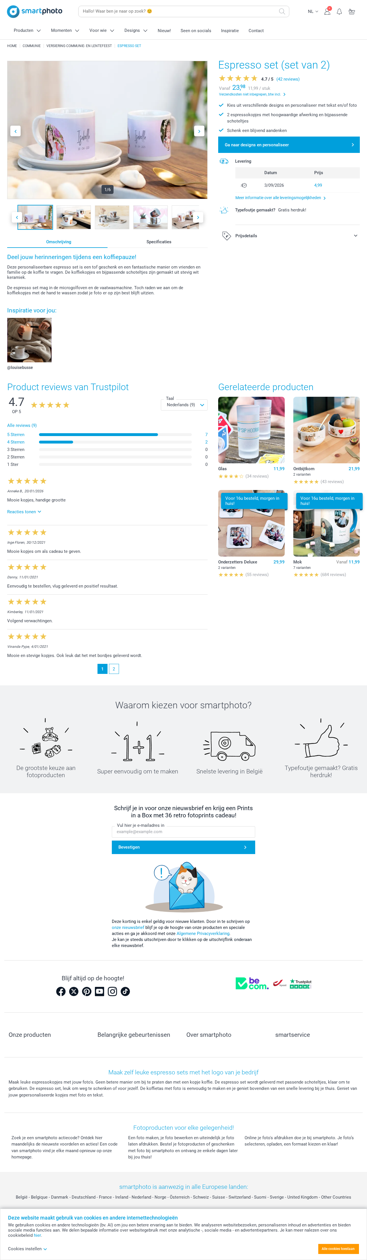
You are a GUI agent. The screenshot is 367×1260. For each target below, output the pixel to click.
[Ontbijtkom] (326, 430)
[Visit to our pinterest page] (87, 991)
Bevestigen (129, 847)
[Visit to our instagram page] (112, 991)
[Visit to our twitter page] (74, 991)
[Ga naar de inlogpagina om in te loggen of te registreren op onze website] (327, 11)
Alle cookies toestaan (338, 1249)
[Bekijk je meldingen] (339, 11)
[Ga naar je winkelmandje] (352, 11)
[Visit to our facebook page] (61, 991)
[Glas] (251, 430)
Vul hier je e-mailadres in (140, 825)
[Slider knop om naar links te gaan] (15, 131)
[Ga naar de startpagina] (35, 11)
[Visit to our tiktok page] (125, 991)
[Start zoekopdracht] (282, 11)
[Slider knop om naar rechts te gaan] (199, 131)
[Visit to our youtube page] (99, 991)
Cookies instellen (25, 1248)
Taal (170, 398)
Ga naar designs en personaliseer (257, 144)
